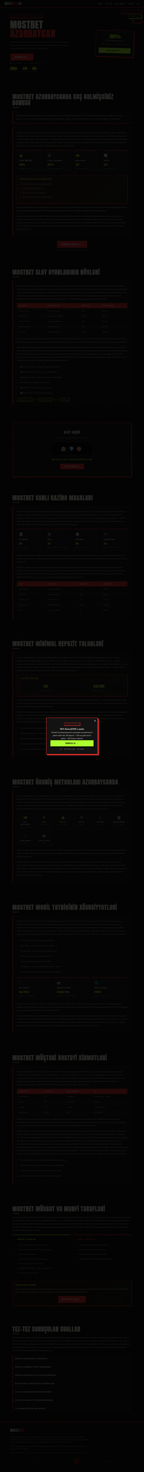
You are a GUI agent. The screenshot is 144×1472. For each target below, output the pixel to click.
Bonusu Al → (72, 743)
